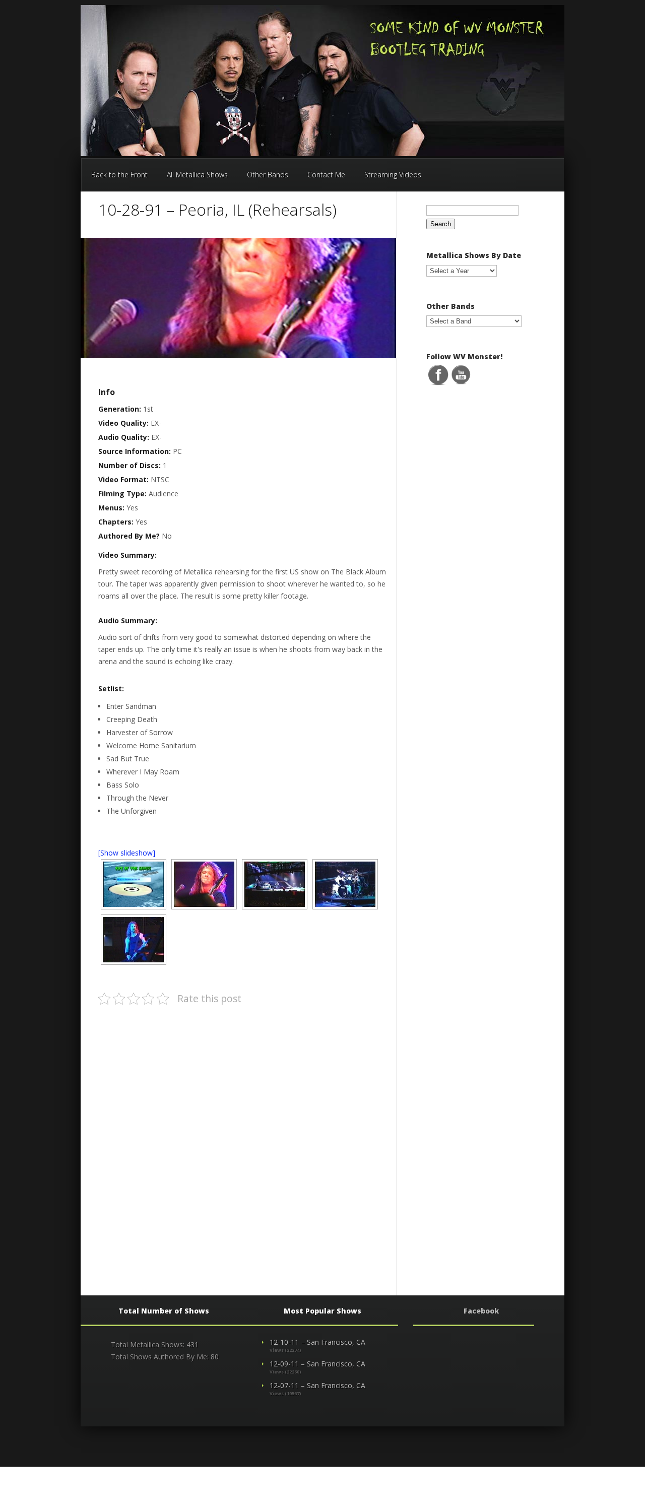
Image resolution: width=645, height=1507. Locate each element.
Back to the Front (119, 174)
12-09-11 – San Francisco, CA (317, 1363)
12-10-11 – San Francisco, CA (317, 1342)
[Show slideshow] (126, 853)
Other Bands (267, 174)
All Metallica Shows (197, 174)
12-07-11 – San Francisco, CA (317, 1385)
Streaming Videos (392, 174)
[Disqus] (241, 1141)
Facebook (481, 1311)
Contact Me (326, 174)
